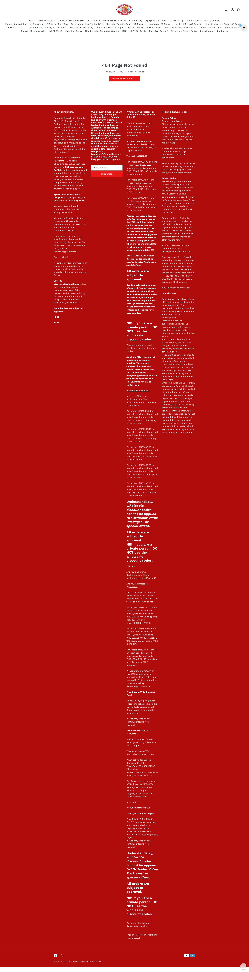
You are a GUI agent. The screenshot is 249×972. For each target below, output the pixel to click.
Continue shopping (122, 79)
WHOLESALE (147, 598)
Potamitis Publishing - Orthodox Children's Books (81, 961)
